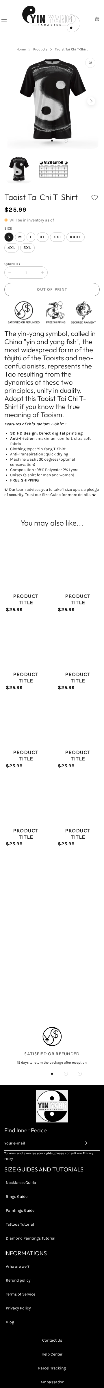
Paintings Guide (20, 1210)
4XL (12, 247)
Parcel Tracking (52, 1368)
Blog (10, 1322)
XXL (57, 237)
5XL (27, 247)
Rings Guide (16, 1196)
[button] (52, 141)
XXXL (75, 237)
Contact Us (52, 1340)
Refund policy (18, 1280)
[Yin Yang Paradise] (51, 19)
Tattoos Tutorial (20, 1224)
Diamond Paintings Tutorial (30, 1238)
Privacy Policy (18, 1308)
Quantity (12, 264)
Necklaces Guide (21, 1182)
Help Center (52, 1354)
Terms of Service (20, 1294)
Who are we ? (17, 1266)
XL (42, 237)
